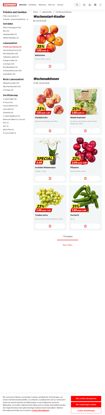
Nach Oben (67, 245)
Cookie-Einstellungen (86, 411)
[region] (52, 404)
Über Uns (51, 5)
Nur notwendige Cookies (86, 405)
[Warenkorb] (90, 5)
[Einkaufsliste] (84, 5)
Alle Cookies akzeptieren (86, 398)
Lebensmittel (47, 12)
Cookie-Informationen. (40, 410)
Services (60, 5)
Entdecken (32, 5)
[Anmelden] (100, 4)
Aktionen (23, 5)
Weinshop (42, 5)
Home (35, 12)
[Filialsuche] (95, 5)
